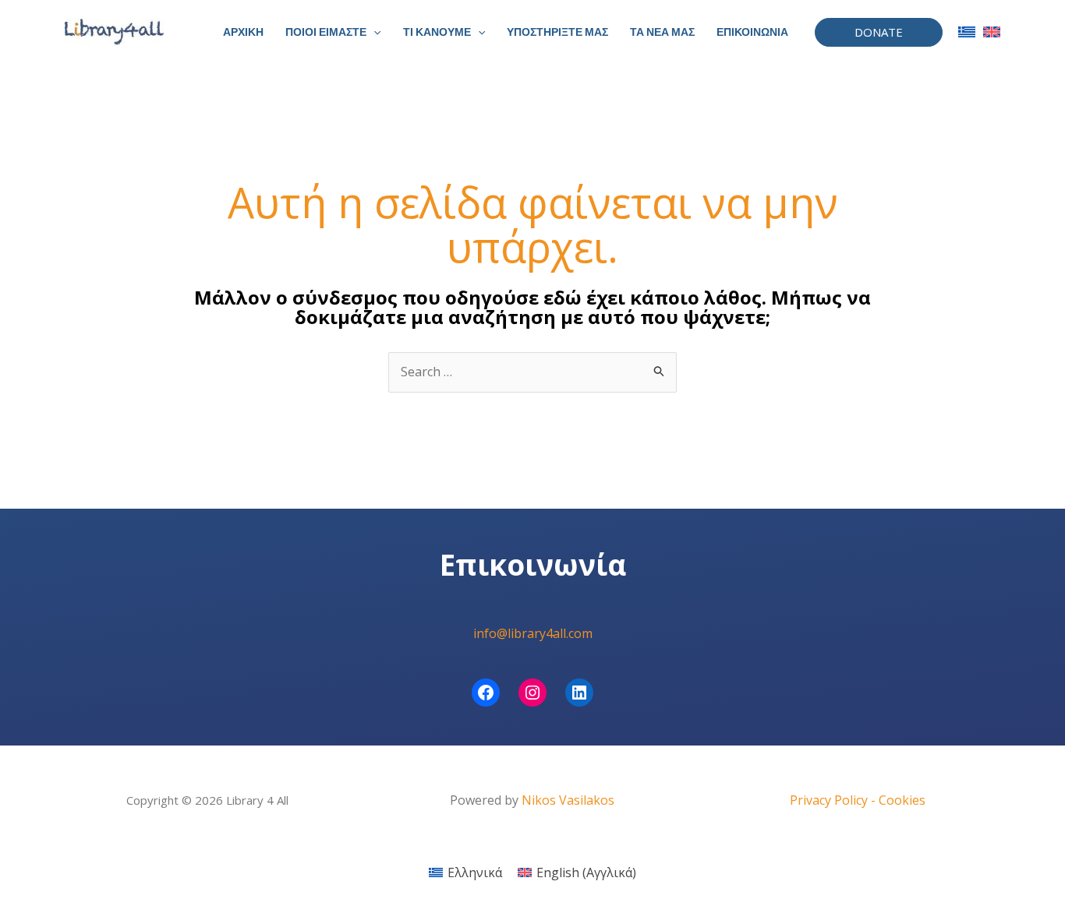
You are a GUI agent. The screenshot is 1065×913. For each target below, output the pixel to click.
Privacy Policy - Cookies (857, 800)
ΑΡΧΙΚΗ (243, 32)
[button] (373, 32)
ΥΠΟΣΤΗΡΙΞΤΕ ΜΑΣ (557, 32)
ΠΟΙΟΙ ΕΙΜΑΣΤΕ (325, 32)
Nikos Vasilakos (568, 800)
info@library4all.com (533, 633)
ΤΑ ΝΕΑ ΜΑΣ (662, 32)
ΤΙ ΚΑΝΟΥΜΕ (437, 32)
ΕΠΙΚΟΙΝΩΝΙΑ (752, 32)
